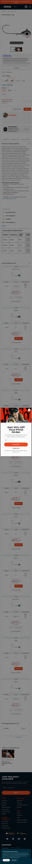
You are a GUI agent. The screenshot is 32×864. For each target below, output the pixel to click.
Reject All (14, 860)
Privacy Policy (12, 857)
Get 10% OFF (16, 444)
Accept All (6, 860)
